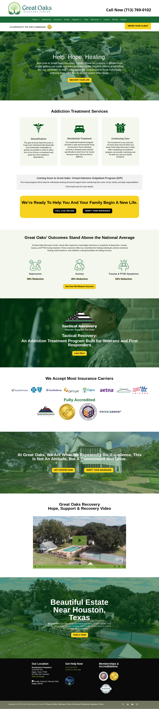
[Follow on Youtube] (132, 704)
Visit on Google (38, 676)
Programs (75, 20)
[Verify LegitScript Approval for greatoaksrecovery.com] (69, 685)
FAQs (86, 20)
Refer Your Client (138, 26)
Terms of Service (73, 704)
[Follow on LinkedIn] (128, 704)
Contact (123, 20)
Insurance (57, 20)
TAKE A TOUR (79, 635)
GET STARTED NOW (63, 470)
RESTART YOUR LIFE (80, 80)
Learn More (79, 353)
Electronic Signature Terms (92, 704)
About (35, 20)
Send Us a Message (73, 670)
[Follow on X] (137, 704)
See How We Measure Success (79, 286)
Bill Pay (115, 20)
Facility (66, 20)
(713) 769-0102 (137, 9)
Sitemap (61, 704)
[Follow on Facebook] (123, 704)
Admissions (46, 20)
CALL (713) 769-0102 (64, 211)
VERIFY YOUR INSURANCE (97, 211)
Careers (107, 20)
